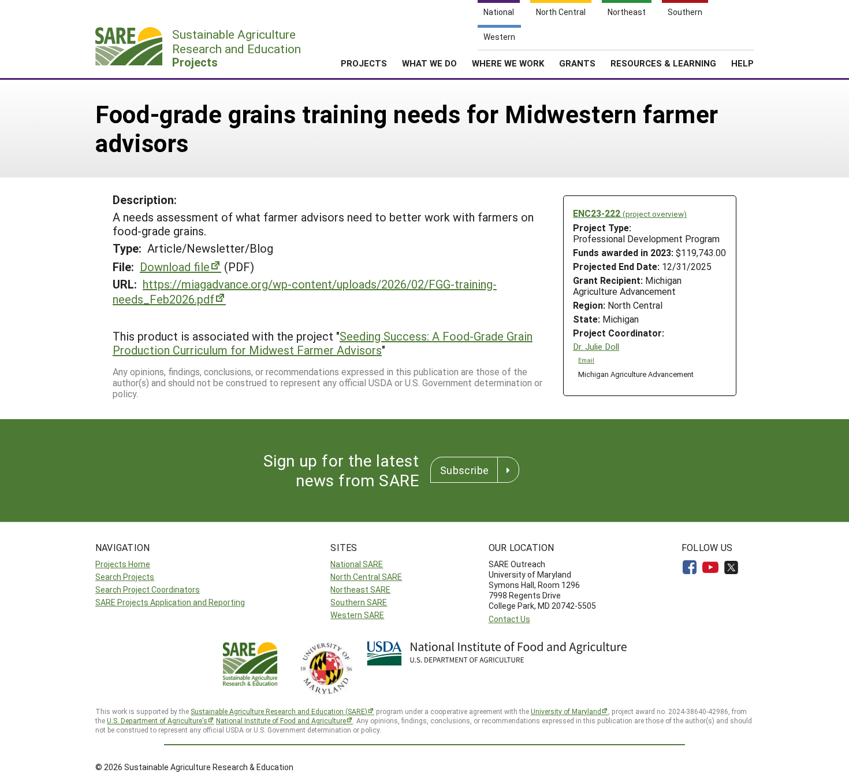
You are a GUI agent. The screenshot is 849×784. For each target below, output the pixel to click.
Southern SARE (358, 602)
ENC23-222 (630, 213)
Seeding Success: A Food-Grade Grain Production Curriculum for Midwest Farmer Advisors (323, 342)
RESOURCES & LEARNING (663, 63)
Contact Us (509, 618)
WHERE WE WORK (508, 63)
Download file (175, 266)
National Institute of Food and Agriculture (281, 720)
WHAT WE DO (429, 63)
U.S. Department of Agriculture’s (157, 720)
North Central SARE (366, 576)
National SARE (356, 564)
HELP (742, 63)
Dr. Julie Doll (596, 347)
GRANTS (577, 63)
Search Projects (124, 576)
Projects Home (122, 564)
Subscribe (464, 470)
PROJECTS (364, 63)
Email (586, 360)
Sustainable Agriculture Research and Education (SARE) (279, 711)
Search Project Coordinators (147, 589)
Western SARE (357, 614)
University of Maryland (566, 711)
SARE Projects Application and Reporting (170, 602)
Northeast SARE (360, 589)
